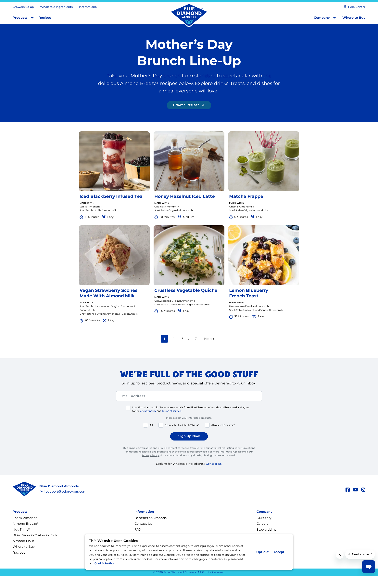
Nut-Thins (21, 529)
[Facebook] (348, 489)
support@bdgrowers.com (66, 491)
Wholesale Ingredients (56, 7)
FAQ (137, 529)
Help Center (356, 7)
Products (20, 17)
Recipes (45, 17)
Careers (262, 523)
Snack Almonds (25, 518)
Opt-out (262, 552)
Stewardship (266, 529)
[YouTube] (355, 489)
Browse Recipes (186, 105)
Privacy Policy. (150, 455)
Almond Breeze (26, 523)
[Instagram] (363, 489)
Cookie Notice (104, 563)
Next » (209, 339)
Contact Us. (214, 463)
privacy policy (148, 410)
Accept (278, 552)
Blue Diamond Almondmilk (35, 535)
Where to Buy (353, 17)
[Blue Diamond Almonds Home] (189, 15)
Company (322, 17)
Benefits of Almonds (150, 518)
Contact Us (143, 523)
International (88, 7)
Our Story (264, 518)
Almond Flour (23, 541)
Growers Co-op (23, 7)
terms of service (171, 410)
